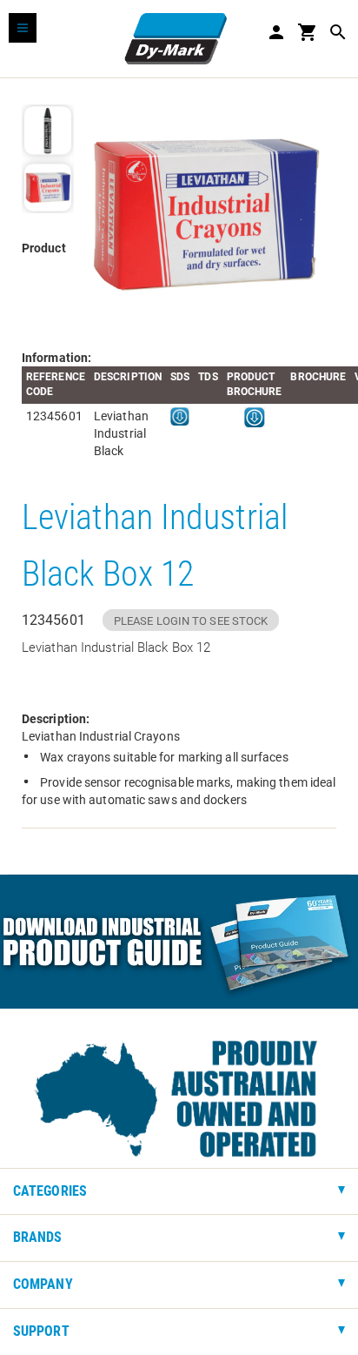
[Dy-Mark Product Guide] (179, 942)
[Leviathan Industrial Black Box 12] (205, 214)
